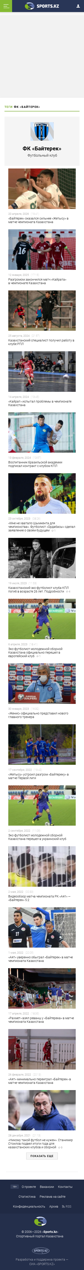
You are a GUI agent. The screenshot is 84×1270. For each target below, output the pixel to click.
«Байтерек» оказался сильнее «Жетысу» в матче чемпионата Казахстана (38, 220)
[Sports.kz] (42, 6)
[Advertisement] (42, 56)
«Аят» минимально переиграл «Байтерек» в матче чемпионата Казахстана (39, 1081)
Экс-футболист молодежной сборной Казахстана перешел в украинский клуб (37, 837)
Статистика (27, 1196)
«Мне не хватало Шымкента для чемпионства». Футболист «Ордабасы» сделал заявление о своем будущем (41, 526)
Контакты (65, 1187)
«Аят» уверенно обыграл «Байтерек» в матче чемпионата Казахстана (40, 959)
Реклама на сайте (52, 1196)
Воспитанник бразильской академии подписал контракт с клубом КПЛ (35, 464)
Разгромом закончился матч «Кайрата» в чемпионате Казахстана (37, 281)
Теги (8, 107)
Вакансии (47, 1187)
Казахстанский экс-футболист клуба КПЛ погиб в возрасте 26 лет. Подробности (39, 589)
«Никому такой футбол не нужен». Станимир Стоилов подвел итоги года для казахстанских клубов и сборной (40, 1143)
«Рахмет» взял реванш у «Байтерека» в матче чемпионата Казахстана (41, 1019)
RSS (68, 1206)
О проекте (29, 1187)
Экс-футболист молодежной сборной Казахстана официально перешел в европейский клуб (35, 652)
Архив (53, 1206)
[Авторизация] (79, 5)
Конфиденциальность (29, 1206)
